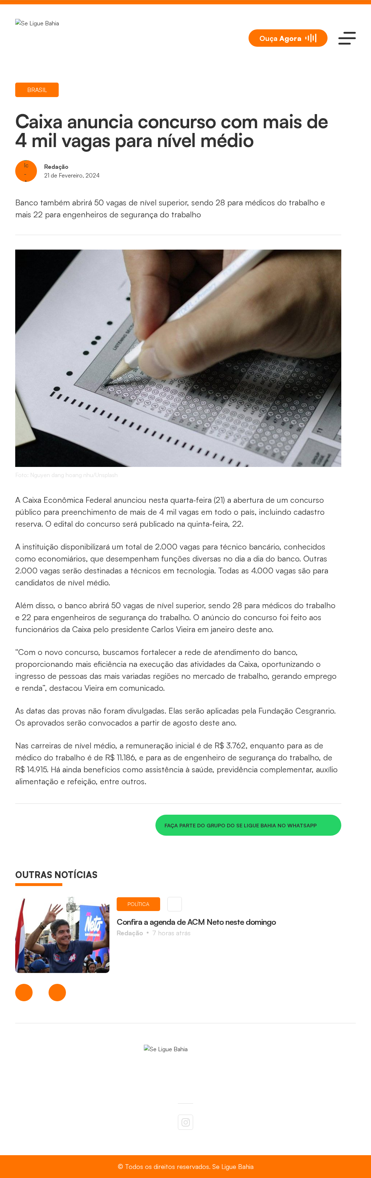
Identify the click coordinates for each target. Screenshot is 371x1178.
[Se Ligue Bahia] (51, 38)
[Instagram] (185, 1122)
